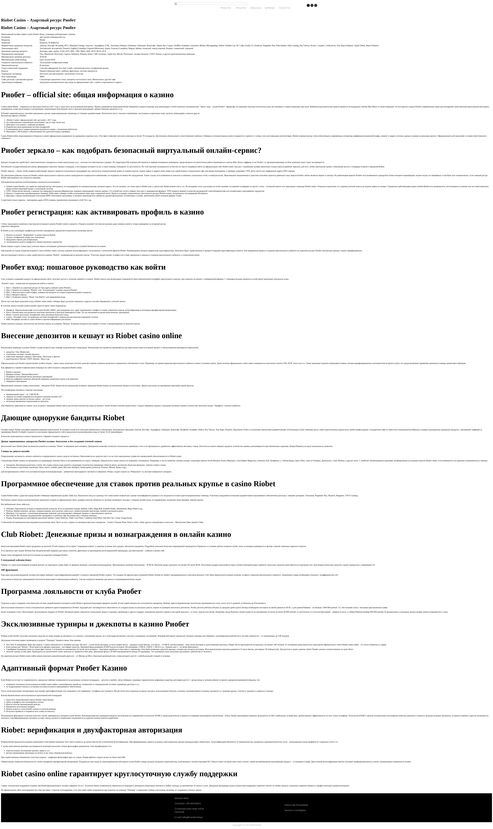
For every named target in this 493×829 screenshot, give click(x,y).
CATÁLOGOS (255, 8)
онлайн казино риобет (27, 306)
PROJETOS (241, 8)
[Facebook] (312, 5)
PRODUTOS (226, 8)
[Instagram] (308, 5)
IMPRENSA (270, 8)
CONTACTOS (284, 8)
